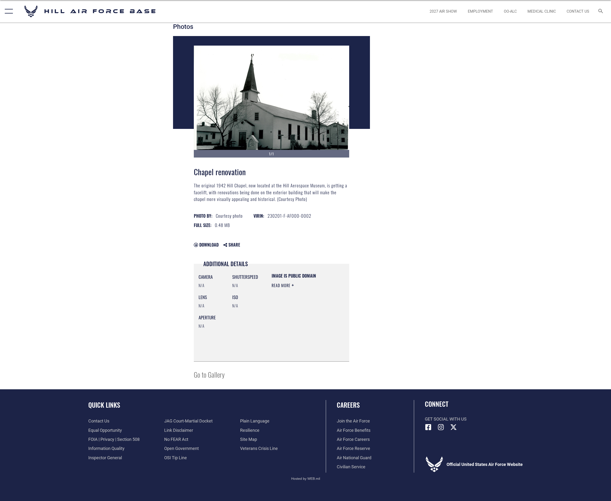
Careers (348, 405)
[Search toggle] (601, 11)
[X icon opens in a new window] (453, 427)
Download (208, 245)
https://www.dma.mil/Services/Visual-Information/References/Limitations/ (301, 346)
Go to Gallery (209, 374)
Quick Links (104, 405)
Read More (282, 285)
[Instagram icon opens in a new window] (440, 427)
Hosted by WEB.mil (305, 478)
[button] (8, 11)
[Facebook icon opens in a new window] (428, 427)
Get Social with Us (446, 419)
